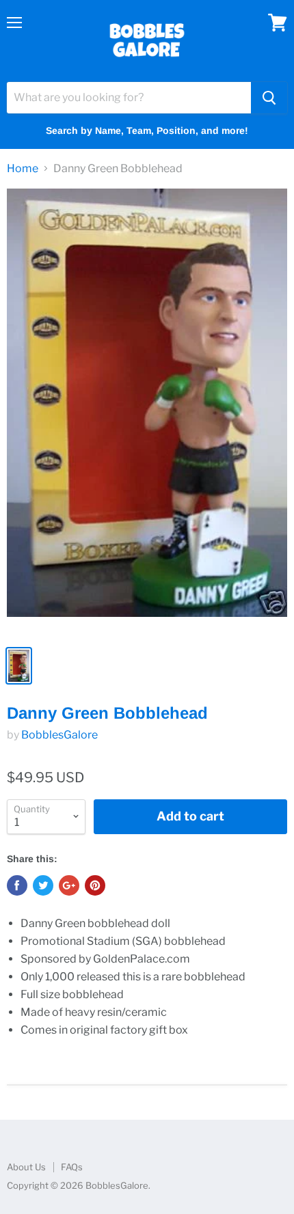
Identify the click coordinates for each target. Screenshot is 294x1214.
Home (22, 169)
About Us (26, 1166)
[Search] (269, 97)
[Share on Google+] (69, 885)
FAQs (72, 1166)
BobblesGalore (59, 734)
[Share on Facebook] (17, 885)
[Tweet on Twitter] (43, 885)
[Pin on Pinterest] (95, 885)
